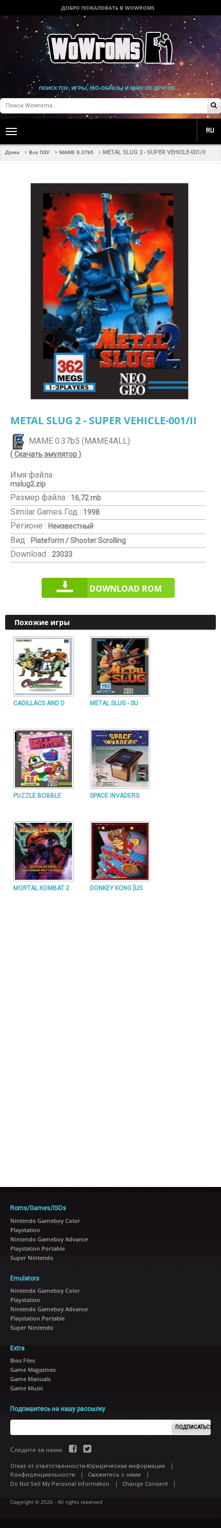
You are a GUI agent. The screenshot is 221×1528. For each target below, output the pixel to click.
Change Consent (145, 1484)
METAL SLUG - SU (114, 703)
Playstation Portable (37, 1248)
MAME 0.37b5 (76, 152)
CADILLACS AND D (39, 703)
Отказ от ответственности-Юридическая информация (87, 1466)
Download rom (125, 588)
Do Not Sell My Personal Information (59, 1484)
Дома (12, 152)
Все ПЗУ (39, 152)
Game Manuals (30, 1379)
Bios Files (22, 1360)
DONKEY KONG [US (116, 888)
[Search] (213, 106)
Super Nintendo (31, 1257)
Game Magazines (33, 1369)
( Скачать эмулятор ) (45, 454)
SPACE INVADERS (114, 795)
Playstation (25, 1230)
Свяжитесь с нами (114, 1475)
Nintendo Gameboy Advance (49, 1239)
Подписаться (193, 1427)
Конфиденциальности (42, 1475)
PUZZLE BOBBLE (37, 795)
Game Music (26, 1388)
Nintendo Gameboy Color (45, 1220)
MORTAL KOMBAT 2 (41, 888)
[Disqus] (110, 1035)
